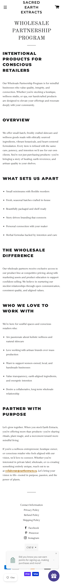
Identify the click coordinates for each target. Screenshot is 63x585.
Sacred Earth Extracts (31, 7)
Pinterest (33, 532)
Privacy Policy (31, 510)
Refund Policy (31, 515)
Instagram (33, 538)
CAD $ (30, 547)
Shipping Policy (31, 520)
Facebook (33, 527)
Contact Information (31, 504)
